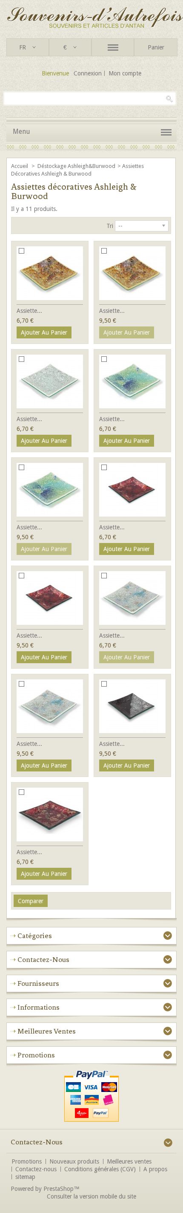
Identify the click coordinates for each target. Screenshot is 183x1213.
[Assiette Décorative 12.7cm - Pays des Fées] (132, 598)
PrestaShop (58, 1188)
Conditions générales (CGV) (100, 1169)
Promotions (36, 1055)
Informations (38, 1007)
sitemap (25, 1176)
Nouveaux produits (74, 1161)
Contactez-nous (36, 1169)
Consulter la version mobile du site (91, 1196)
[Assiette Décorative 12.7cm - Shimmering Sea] (132, 381)
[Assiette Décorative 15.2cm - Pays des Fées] (50, 706)
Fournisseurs (38, 983)
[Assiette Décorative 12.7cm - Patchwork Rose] (132, 490)
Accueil (20, 166)
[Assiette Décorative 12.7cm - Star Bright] (50, 381)
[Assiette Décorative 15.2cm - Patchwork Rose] (50, 598)
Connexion (88, 73)
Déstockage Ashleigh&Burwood (76, 166)
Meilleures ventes (46, 1031)
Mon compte (125, 73)
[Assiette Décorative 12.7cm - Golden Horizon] (50, 273)
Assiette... (29, 310)
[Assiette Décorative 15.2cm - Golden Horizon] (132, 273)
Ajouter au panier (44, 332)
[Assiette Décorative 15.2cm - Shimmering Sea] (50, 490)
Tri (109, 225)
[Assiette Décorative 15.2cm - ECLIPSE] (132, 706)
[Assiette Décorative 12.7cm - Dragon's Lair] (50, 814)
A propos (155, 1169)
